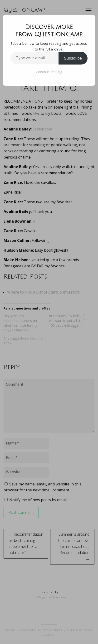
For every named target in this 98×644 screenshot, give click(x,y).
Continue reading (49, 72)
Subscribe (73, 58)
